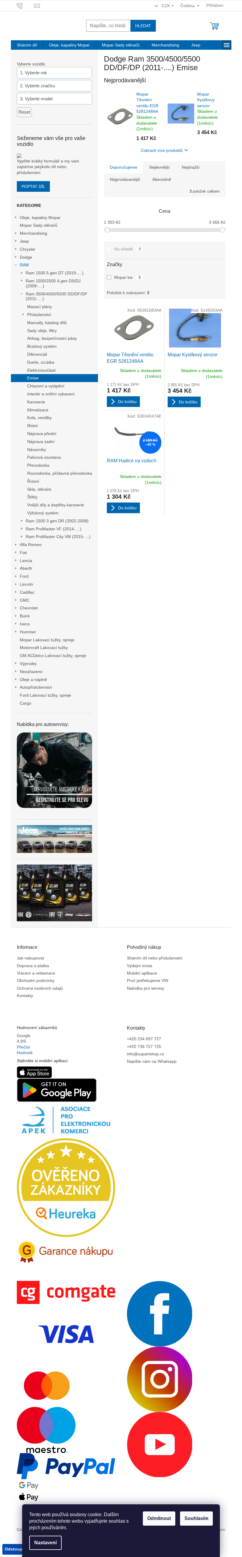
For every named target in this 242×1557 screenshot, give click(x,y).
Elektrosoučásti (41, 370)
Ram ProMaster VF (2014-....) (53, 528)
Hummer (28, 631)
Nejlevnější (159, 167)
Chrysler (27, 249)
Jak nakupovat (30, 958)
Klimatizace (37, 410)
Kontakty (25, 995)
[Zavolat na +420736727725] (25, 5)
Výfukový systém (42, 513)
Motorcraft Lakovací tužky (44, 647)
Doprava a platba (33, 965)
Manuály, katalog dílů (47, 322)
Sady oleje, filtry (42, 330)
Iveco (25, 623)
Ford (24, 576)
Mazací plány (39, 306)
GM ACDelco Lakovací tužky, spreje (53, 655)
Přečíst (23, 1047)
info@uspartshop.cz (145, 1054)
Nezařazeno (31, 671)
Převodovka (38, 465)
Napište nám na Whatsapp (151, 1061)
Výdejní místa (139, 965)
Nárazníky (36, 449)
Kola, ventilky (39, 417)
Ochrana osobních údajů (40, 988)
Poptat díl (33, 186)
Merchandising (33, 233)
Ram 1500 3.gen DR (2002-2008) (57, 521)
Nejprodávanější (125, 179)
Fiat (23, 552)
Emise (33, 378)
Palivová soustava (44, 457)
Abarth (26, 568)
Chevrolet (29, 608)
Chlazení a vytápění (45, 386)
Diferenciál (37, 354)
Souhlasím (196, 1518)
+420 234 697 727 (144, 1038)
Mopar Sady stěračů (39, 225)
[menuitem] (27, 45)
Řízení (33, 481)
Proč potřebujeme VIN (147, 980)
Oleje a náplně (33, 679)
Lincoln (26, 584)
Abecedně (161, 179)
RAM (24, 265)
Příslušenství (39, 314)
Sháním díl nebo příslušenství (154, 958)
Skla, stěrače (39, 489)
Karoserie (36, 402)
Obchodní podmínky (36, 980)
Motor (32, 425)
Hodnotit (24, 1052)
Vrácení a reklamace (36, 973)
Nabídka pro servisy (145, 988)
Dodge (26, 257)
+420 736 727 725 (144, 1046)
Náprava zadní (41, 441)
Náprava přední (41, 433)
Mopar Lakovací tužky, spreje (47, 639)
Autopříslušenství (36, 687)
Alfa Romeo (31, 544)
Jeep (24, 241)
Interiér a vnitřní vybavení (51, 394)
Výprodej (28, 663)
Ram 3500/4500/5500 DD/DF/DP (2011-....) (56, 296)
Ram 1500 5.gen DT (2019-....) (55, 272)
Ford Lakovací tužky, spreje (45, 695)
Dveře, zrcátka (40, 362)
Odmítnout (159, 1518)
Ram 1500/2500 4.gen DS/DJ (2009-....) (53, 283)
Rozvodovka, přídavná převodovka (59, 473)
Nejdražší (191, 167)
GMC (25, 600)
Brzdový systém (42, 346)
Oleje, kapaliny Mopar (40, 217)
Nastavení (45, 1542)
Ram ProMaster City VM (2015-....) (58, 536)
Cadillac (27, 592)
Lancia (26, 560)
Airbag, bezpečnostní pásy (52, 338)
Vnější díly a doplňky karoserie (55, 505)
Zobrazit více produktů (162, 150)
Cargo (25, 703)
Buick (25, 616)
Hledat (143, 25)
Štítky (32, 497)
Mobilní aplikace (142, 973)
